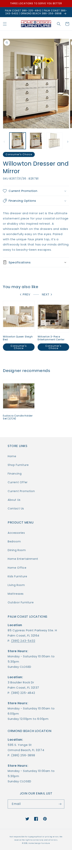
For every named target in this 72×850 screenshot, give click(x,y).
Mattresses (16, 594)
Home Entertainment (23, 559)
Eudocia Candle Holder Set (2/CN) (18, 417)
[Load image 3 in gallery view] (54, 140)
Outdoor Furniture (21, 602)
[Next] (68, 141)
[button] (5, 24)
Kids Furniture (17, 576)
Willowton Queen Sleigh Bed (18, 338)
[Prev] (4, 141)
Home (12, 456)
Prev (26, 294)
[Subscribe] (60, 804)
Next (45, 294)
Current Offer (18, 482)
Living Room (16, 585)
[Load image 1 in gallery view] (17, 140)
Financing (15, 474)
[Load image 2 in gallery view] (36, 140)
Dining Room (17, 550)
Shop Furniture (18, 465)
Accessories (16, 533)
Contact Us (16, 508)
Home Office (17, 568)
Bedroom (14, 541)
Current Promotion (21, 491)
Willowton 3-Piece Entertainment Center (51, 338)
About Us (14, 500)
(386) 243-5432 (23, 641)
